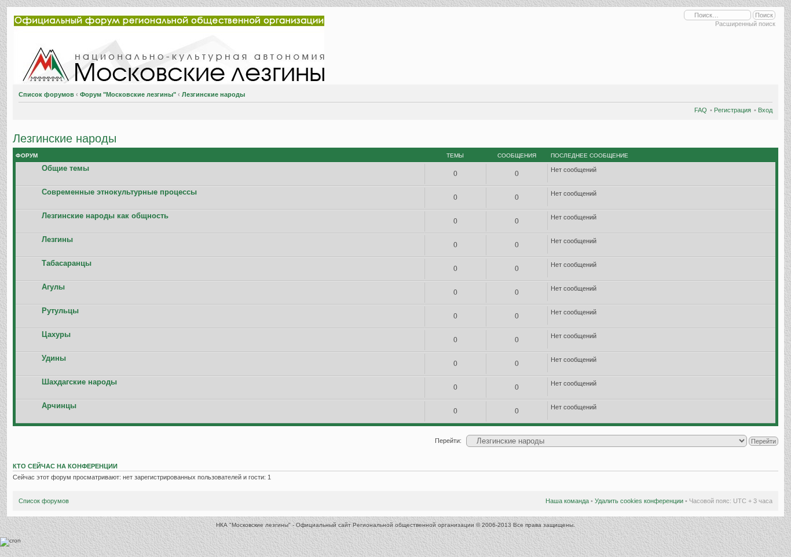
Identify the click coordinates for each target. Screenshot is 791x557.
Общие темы (65, 168)
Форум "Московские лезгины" (128, 94)
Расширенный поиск (745, 23)
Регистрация (732, 110)
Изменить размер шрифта (764, 92)
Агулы (53, 287)
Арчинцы (59, 405)
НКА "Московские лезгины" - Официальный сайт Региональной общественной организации (346, 525)
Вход (765, 110)
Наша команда (567, 500)
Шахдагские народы (79, 382)
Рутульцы (60, 310)
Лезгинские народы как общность (105, 215)
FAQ (700, 110)
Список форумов (46, 94)
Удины (54, 358)
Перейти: (448, 440)
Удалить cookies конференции (639, 500)
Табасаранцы (66, 263)
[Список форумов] (171, 47)
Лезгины (57, 239)
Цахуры (56, 334)
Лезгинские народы (213, 94)
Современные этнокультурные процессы (119, 192)
